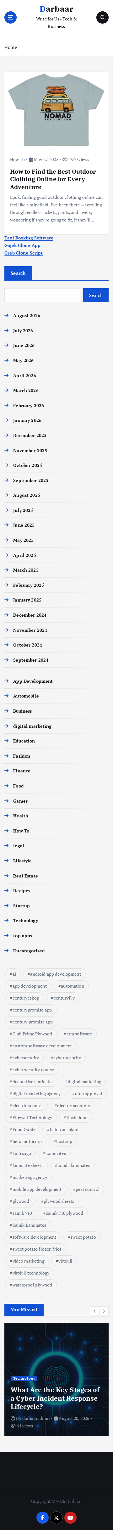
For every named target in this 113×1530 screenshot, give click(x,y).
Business (22, 711)
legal (18, 846)
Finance (21, 771)
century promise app (33, 1022)
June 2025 (24, 525)
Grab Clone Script (23, 253)
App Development (33, 681)
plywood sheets (59, 1201)
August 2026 (26, 315)
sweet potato (83, 1237)
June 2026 (24, 345)
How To (17, 159)
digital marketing (32, 726)
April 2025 (24, 555)
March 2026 (25, 390)
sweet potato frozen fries (37, 1249)
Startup (21, 906)
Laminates (55, 1153)
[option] (56, 1379)
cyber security (67, 1058)
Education (24, 741)
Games (20, 801)
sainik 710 (22, 1213)
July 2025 (23, 510)
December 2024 (29, 615)
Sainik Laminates (29, 1225)
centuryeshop (26, 998)
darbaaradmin (36, 1418)
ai (14, 974)
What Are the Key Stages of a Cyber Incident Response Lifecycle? (55, 1398)
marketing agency (30, 1177)
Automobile (26, 696)
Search (18, 273)
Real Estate (25, 876)
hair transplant (64, 1129)
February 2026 (28, 405)
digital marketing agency (37, 1093)
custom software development (42, 1046)
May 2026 (23, 360)
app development (30, 986)
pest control (88, 1189)
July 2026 (23, 330)
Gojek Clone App (22, 245)
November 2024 (30, 630)
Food (18, 786)
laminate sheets (28, 1165)
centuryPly (64, 998)
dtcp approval (88, 1093)
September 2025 (30, 480)
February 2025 (28, 585)
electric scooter (28, 1105)
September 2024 (30, 660)
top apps (22, 936)
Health (20, 816)
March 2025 (25, 570)
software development (34, 1237)
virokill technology (31, 1273)
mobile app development (37, 1189)
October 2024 (27, 645)
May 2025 (23, 540)
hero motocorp (27, 1141)
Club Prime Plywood (32, 1034)
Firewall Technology (32, 1117)
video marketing (28, 1261)
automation (72, 986)
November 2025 (30, 450)
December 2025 (29, 435)
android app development (55, 974)
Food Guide (24, 1129)
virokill (65, 1261)
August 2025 (26, 495)
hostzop (64, 1141)
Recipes (21, 891)
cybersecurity (26, 1058)
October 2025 (27, 465)
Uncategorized (29, 951)
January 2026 (27, 420)
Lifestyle (22, 861)
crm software (79, 1034)
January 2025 (27, 600)
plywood (21, 1201)
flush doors (78, 1117)
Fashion (21, 756)
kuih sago (22, 1153)
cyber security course (33, 1070)
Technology (25, 920)
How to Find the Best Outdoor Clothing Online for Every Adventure (53, 178)
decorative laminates (33, 1081)
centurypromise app (32, 1010)
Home (10, 47)
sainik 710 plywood (64, 1213)
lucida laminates (73, 1165)
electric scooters (73, 1105)
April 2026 (24, 375)
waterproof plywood (32, 1285)
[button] (95, 1311)
